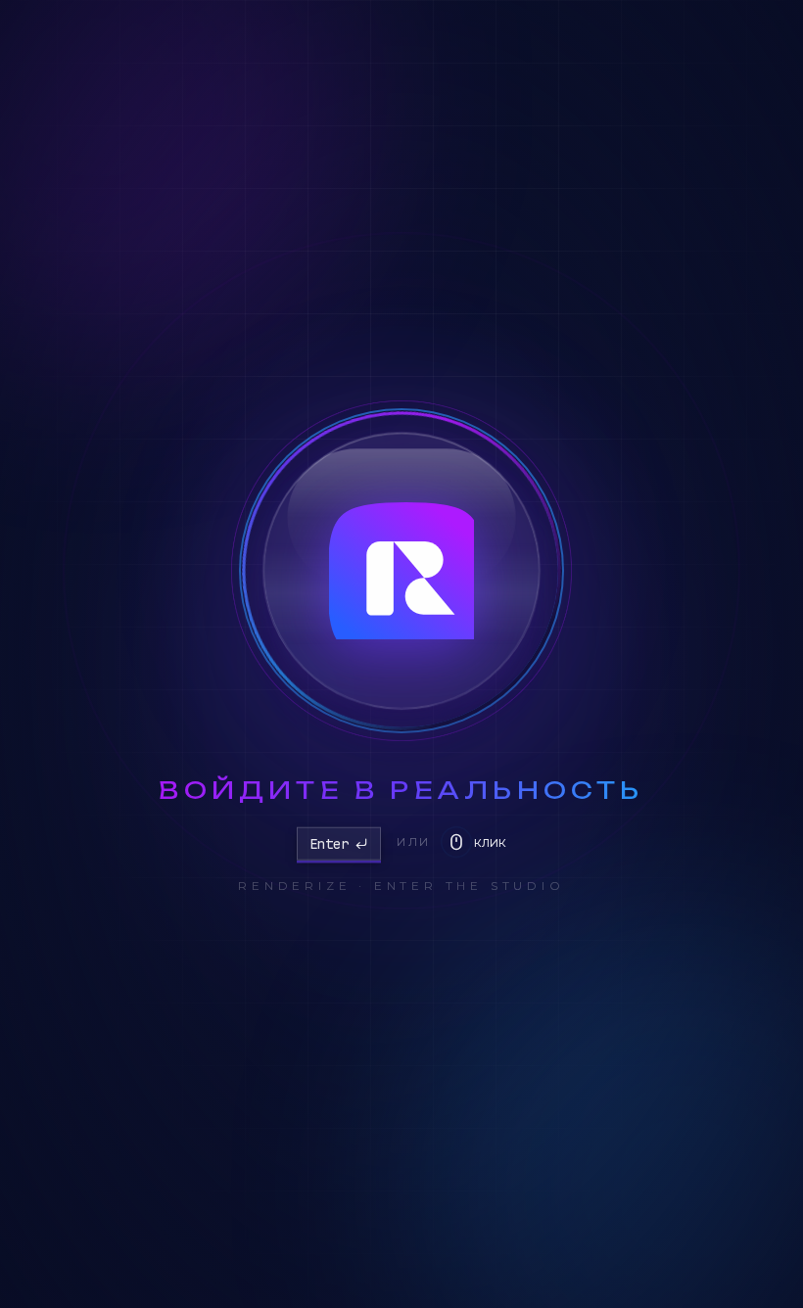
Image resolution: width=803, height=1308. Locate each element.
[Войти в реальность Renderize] (401, 570)
